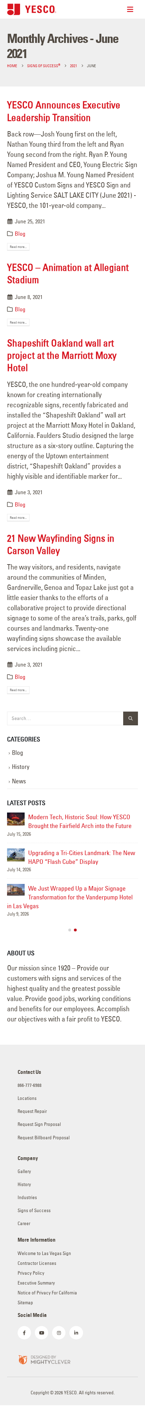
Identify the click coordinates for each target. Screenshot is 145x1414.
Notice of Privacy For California (47, 1293)
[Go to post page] (16, 819)
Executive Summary (36, 1283)
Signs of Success (34, 1211)
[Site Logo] (31, 9)
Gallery (24, 1171)
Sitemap (25, 1303)
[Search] (130, 718)
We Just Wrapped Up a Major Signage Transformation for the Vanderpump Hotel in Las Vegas (70, 897)
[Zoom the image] (44, 1359)
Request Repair (32, 1111)
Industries (27, 1197)
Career (24, 1224)
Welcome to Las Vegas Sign (44, 1253)
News (19, 781)
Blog (20, 233)
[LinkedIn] (76, 1332)
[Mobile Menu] (132, 9)
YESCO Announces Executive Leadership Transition (63, 111)
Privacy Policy (31, 1273)
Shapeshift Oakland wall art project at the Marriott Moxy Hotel (61, 355)
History (21, 767)
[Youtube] (41, 1332)
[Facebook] (24, 1332)
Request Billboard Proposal (44, 1138)
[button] (69, 930)
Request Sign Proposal (39, 1124)
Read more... (18, 247)
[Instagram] (58, 1332)
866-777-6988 (30, 1085)
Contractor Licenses (37, 1263)
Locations (27, 1098)
